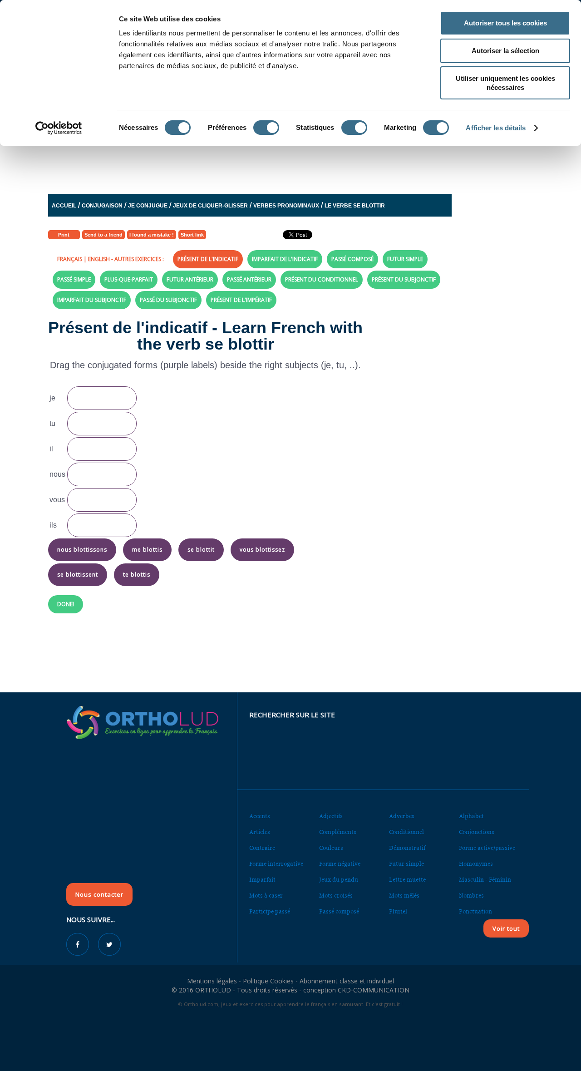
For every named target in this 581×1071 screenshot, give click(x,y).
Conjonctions (476, 832)
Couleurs (331, 848)
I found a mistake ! (151, 234)
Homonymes (476, 864)
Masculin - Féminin (485, 879)
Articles (259, 832)
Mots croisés (336, 895)
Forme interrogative (276, 864)
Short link (192, 234)
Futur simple (405, 259)
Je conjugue (147, 205)
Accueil (64, 205)
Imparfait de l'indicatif (285, 259)
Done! (65, 604)
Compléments (337, 832)
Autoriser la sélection (505, 50)
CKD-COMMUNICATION (373, 990)
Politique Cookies (268, 981)
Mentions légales (212, 981)
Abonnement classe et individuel (347, 981)
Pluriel (398, 911)
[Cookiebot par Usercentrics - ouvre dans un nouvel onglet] (58, 128)
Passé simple (74, 279)
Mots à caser (266, 895)
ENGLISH (99, 259)
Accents (259, 816)
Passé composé (352, 259)
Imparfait (262, 879)
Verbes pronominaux (286, 205)
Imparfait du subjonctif (91, 300)
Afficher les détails (496, 128)
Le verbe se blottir (355, 205)
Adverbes (401, 816)
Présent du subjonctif (404, 279)
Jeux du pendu (338, 879)
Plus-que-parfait (128, 279)
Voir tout (506, 928)
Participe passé (269, 911)
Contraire (262, 848)
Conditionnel (406, 832)
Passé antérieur (249, 279)
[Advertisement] (268, 160)
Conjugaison (102, 205)
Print (63, 234)
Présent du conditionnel (321, 279)
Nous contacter (99, 894)
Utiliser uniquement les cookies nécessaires (505, 82)
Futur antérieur (190, 279)
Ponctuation (475, 911)
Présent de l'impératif (241, 300)
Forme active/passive (487, 848)
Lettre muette (407, 879)
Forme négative (339, 864)
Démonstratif (407, 848)
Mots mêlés (404, 895)
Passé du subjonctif (168, 300)
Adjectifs (331, 816)
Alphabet (471, 816)
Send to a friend (103, 234)
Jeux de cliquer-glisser (210, 205)
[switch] (266, 127)
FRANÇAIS (69, 259)
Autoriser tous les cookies (505, 23)
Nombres (471, 895)
